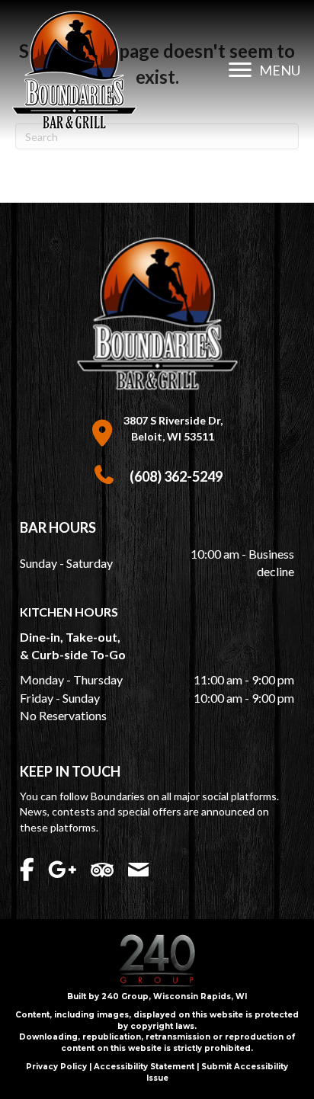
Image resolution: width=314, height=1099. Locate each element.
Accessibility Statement (144, 1067)
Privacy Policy (56, 1067)
